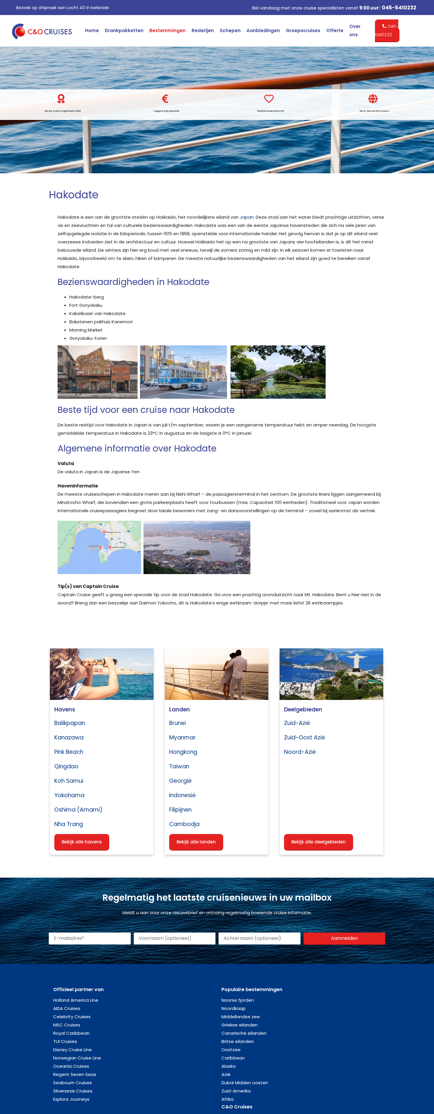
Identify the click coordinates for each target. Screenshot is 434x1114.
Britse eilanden (237, 1041)
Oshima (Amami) (78, 810)
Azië (226, 1074)
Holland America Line (75, 1000)
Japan (247, 217)
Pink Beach (68, 752)
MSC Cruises (66, 1025)
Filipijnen (180, 810)
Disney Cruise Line (72, 1050)
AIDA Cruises (66, 1008)
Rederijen (203, 30)
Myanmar (182, 737)
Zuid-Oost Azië (304, 737)
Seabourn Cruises (72, 1083)
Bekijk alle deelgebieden (318, 842)
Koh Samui (68, 781)
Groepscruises (303, 30)
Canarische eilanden (244, 1033)
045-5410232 (399, 7)
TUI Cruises (65, 1041)
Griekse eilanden (239, 1025)
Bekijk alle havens (82, 842)
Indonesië (182, 795)
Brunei (177, 723)
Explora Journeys (71, 1099)
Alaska (228, 1066)
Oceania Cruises (71, 1066)
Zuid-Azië (297, 723)
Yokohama (69, 795)
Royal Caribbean (71, 1033)
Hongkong (183, 752)
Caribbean (233, 1058)
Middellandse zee (240, 1017)
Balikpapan (69, 723)
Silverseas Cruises (72, 1091)
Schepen (230, 30)
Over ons (354, 30)
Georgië (180, 781)
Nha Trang (68, 824)
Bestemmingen (167, 30)
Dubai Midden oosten (244, 1083)
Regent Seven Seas (74, 1074)
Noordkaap (233, 1008)
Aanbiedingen (263, 30)
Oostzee (231, 1050)
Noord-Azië (300, 752)
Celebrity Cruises (72, 1017)
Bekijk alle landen (196, 842)
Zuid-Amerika (236, 1091)
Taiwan (179, 766)
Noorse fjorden (237, 1000)
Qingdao (66, 766)
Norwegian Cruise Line (77, 1058)
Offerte (334, 30)
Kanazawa (69, 737)
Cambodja (184, 824)
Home (92, 30)
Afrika (227, 1099)
